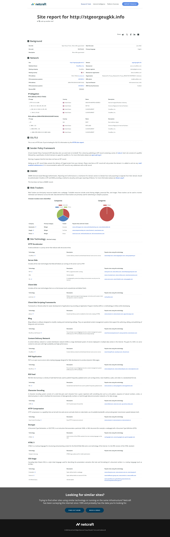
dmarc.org (119, 178)
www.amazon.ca (126, 420)
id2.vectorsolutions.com (98, 233)
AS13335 (80, 79)
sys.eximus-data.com (127, 404)
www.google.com (128, 279)
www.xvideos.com (120, 275)
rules (119, 153)
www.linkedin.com (118, 279)
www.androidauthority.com (91, 227)
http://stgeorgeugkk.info (76, 62)
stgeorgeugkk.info (136, 62)
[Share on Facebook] (130, 34)
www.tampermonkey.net (79, 230)
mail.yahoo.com (108, 297)
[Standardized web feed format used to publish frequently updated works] (31, 385)
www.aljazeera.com (133, 369)
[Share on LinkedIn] (134, 34)
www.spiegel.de (117, 385)
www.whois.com (117, 271)
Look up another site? (46, 21)
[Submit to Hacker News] (138, 34)
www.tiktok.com (108, 404)
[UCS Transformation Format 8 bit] (32, 404)
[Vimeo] (33, 233)
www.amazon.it (108, 420)
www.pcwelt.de (123, 333)
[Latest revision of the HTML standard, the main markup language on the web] (33, 437)
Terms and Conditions (99, 530)
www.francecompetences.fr (111, 333)
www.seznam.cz (108, 385)
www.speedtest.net (109, 479)
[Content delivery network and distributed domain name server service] (34, 255)
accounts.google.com (119, 437)
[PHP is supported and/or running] (31, 271)
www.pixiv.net (108, 271)
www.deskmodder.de (104, 227)
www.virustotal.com (109, 275)
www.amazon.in (108, 314)
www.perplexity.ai (130, 255)
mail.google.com (108, 437)
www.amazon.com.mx (121, 472)
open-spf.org (95, 155)
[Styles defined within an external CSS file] (33, 475)
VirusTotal (80, 76)
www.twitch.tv (123, 475)
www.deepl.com (108, 255)
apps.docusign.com (129, 314)
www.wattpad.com (109, 369)
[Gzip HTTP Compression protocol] (40, 420)
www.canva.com (108, 279)
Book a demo (94, 510)
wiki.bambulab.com (86, 233)
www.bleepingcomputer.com (129, 271)
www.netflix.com (131, 475)
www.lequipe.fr (132, 472)
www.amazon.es (117, 420)
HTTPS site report (78, 142)
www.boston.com (99, 230)
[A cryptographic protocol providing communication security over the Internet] (31, 279)
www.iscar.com (76, 233)
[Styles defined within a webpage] (35, 472)
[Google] (33, 230)
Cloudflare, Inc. (80, 66)
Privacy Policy (87, 530)
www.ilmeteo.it (90, 230)
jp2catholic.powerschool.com (122, 479)
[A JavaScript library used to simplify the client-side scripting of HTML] (32, 314)
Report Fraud (129, 4)
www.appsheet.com (127, 385)
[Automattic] (35, 227)
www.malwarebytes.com (121, 369)
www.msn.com (117, 404)
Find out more (74, 510)
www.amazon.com (118, 314)
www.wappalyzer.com (119, 255)
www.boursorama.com (131, 275)
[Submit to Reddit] (123, 34)
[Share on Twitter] (127, 34)
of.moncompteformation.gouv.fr (112, 480)
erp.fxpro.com (118, 352)
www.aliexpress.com (109, 472)
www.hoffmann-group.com (111, 475)
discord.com (126, 352)
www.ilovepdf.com (109, 352)
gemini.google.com (130, 437)
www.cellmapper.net (77, 227)
